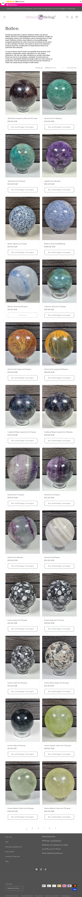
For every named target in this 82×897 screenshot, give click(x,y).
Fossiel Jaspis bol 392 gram (17, 683)
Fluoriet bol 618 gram (52, 557)
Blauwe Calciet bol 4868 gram (54, 244)
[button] (4, 17)
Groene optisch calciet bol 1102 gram (57, 746)
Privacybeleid (39, 896)
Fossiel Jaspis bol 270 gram (17, 620)
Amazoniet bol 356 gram (16, 181)
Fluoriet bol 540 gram (15, 557)
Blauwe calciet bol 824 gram (17, 306)
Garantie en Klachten (12, 856)
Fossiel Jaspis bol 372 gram (54, 620)
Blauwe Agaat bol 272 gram (17, 244)
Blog (6, 861)
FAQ (6, 842)
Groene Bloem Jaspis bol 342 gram (56, 683)
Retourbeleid (9, 852)
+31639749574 (55, 840)
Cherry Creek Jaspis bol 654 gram (19, 369)
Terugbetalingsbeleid (27, 896)
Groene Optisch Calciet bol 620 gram (21, 808)
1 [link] (26, 828)
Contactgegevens (66, 896)
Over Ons (8, 837)
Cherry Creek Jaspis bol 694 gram (56, 369)
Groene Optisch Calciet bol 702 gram (57, 808)
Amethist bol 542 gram (52, 181)
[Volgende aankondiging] (77, 8)
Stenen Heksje (14, 896)
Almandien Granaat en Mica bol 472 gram (22, 118)
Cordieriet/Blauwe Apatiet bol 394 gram (58, 432)
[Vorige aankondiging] (4, 8)
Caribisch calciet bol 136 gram (55, 306)
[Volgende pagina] (55, 828)
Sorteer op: (39, 68)
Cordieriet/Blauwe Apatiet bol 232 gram (22, 432)
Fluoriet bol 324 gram (52, 495)
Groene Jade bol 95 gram (16, 746)
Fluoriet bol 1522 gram (16, 495)
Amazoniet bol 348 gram (53, 118)
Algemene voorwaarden (52, 896)
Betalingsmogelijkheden (13, 847)
